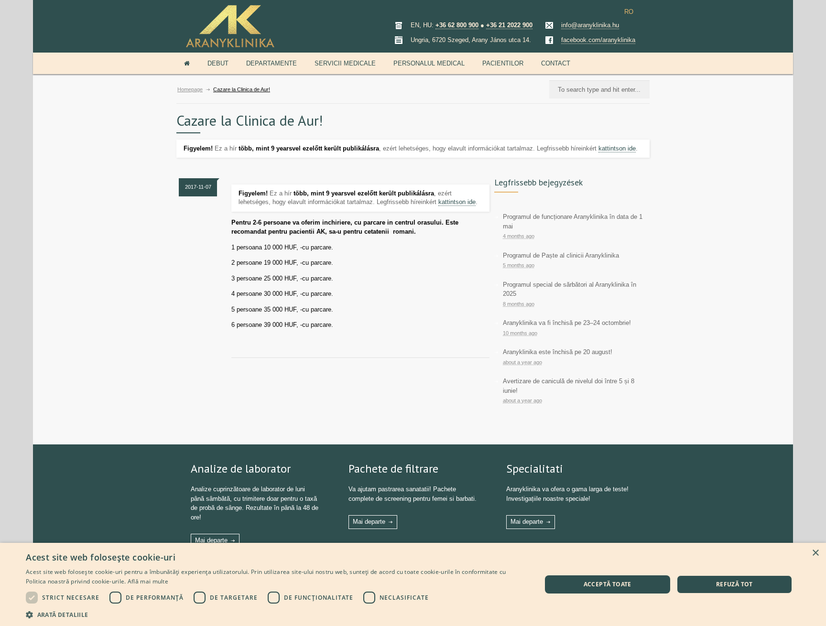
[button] (276, 614)
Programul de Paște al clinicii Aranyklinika (561, 255)
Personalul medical (429, 63)
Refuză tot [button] (734, 584)
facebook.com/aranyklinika (598, 39)
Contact (555, 63)
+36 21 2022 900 (509, 25)
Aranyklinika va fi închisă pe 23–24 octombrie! (567, 322)
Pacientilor (502, 63)
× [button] (815, 553)
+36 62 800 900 (456, 25)
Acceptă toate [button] (607, 584)
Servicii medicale (345, 63)
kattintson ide (617, 148)
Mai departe (211, 540)
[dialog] (413, 584)
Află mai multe (148, 581)
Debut (217, 63)
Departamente (271, 63)
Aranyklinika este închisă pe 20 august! (557, 352)
